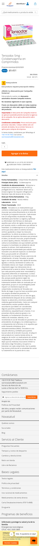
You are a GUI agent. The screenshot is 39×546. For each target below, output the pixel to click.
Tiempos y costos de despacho (14, 451)
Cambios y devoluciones (11, 455)
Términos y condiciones (11, 488)
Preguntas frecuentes (10, 446)
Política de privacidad (10, 483)
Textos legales (7, 478)
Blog (3, 433)
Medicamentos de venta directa (14, 497)
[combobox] (19, 12)
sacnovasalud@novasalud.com (13, 137)
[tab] (19, 175)
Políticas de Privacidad (11, 405)
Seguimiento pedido (10, 392)
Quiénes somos (8, 423)
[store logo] (10, 4)
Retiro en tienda (8, 460)
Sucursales (6, 428)
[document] (20, 538)
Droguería (6, 507)
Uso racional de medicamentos (14, 493)
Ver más (17, 539)
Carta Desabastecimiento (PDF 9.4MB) (17, 502)
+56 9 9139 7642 (7, 135)
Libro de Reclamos (9, 465)
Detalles (5, 175)
